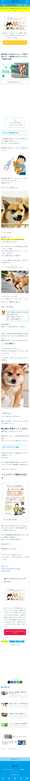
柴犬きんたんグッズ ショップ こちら (15, 42)
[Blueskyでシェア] (18, 544)
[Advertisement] (15, 100)
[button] (21, 682)
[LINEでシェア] (18, 682)
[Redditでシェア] (18, 549)
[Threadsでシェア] (11, 549)
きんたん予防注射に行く (15, 122)
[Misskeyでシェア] (25, 544)
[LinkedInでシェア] (18, 553)
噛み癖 (18, 641)
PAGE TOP (15, 759)
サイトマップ (15, 772)
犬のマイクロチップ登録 (15, 125)
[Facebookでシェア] (12, 682)
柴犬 (23, 641)
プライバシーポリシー (7, 769)
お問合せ (22, 769)
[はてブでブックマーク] (15, 682)
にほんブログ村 (5, 571)
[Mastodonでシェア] (11, 544)
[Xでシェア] (9, 682)
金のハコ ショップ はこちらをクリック (15, 632)
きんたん (12, 641)
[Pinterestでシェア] (11, 553)
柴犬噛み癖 (5, 641)
